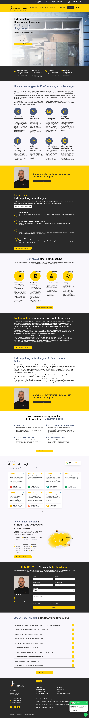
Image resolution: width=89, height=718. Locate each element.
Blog (64, 7)
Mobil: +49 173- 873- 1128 (42, 2)
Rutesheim (33, 550)
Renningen (18, 550)
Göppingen (26, 539)
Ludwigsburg (35, 541)
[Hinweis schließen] (86, 702)
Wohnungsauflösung (40, 691)
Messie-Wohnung (52, 148)
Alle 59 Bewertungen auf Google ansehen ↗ (44, 511)
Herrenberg (18, 552)
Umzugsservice (60, 689)
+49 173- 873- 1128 (20, 598)
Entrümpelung (51, 146)
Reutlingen (33, 544)
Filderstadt (18, 539)
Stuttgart (18, 537)
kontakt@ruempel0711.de (75, 2)
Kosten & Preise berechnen (23, 206)
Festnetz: (54, 1)
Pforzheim (25, 544)
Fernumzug (59, 691)
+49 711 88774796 (16, 700)
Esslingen (33, 537)
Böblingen (25, 537)
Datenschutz (19, 714)
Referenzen (59, 7)
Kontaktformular (30, 104)
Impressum (12, 714)
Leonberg (27, 541)
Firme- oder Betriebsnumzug (63, 693)
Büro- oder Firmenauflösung (42, 693)
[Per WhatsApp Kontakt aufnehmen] (86, 715)
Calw (34, 548)
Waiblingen (18, 548)
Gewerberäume (69, 93)
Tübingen (35, 546)
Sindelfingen (27, 546)
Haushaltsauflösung (40, 689)
